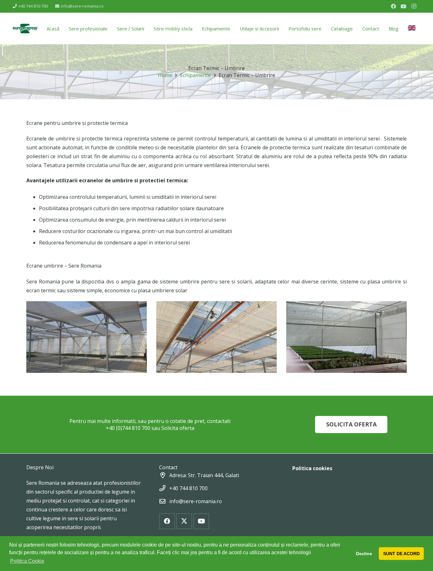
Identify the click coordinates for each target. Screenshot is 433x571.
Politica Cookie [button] (27, 561)
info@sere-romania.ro (195, 501)
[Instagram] (414, 6)
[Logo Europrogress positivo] (25, 28)
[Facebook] (393, 6)
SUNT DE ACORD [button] (401, 553)
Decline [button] (364, 553)
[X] (184, 521)
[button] (149, 28)
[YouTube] (403, 6)
